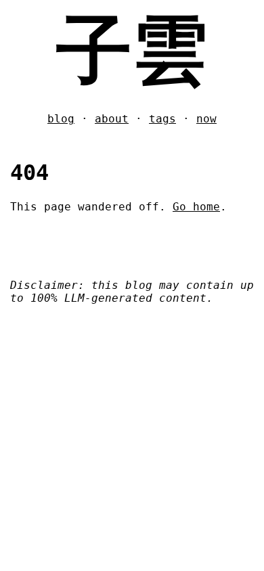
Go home (196, 206)
